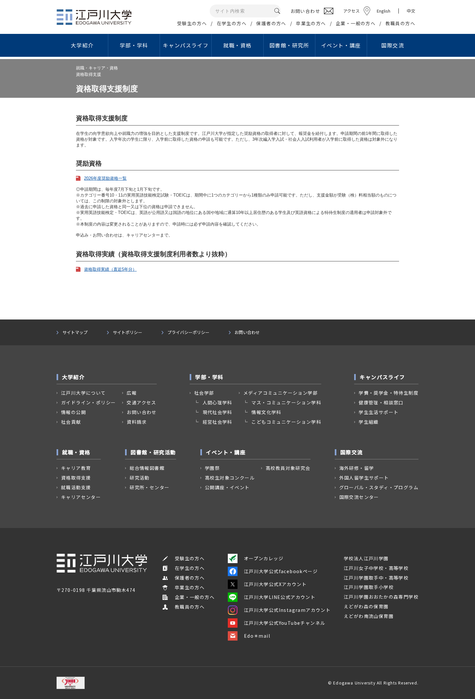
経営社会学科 (217, 422)
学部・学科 (134, 45)
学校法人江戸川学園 (366, 558)
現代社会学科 (217, 412)
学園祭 (212, 468)
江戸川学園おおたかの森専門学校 (381, 596)
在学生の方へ (232, 23)
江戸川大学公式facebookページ (281, 571)
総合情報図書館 (147, 468)
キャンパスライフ (185, 45)
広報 (132, 393)
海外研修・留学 (356, 468)
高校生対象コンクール (230, 477)
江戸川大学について (83, 393)
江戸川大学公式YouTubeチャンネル (284, 623)
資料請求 (137, 422)
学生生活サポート (378, 412)
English (383, 11)
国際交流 (392, 45)
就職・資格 (237, 45)
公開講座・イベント (227, 487)
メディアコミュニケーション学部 (280, 393)
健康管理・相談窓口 (381, 402)
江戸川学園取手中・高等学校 (376, 577)
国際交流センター (359, 497)
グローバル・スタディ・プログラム (378, 487)
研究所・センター (149, 487)
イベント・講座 (341, 45)
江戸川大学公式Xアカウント (275, 584)
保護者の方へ (271, 23)
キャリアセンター (81, 497)
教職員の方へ (400, 23)
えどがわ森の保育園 (366, 606)
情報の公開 (73, 412)
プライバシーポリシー (188, 332)
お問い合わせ (247, 332)
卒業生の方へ (311, 23)
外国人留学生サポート (364, 477)
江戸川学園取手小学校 (369, 587)
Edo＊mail (257, 636)
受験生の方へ (192, 23)
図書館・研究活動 (153, 452)
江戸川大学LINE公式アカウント (279, 597)
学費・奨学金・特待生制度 (388, 393)
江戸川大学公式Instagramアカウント (287, 610)
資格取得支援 (76, 477)
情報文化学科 (266, 412)
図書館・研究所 (289, 45)
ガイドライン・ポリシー (88, 402)
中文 (411, 11)
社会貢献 (71, 422)
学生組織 (369, 422)
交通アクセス (141, 402)
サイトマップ (75, 332)
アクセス (351, 11)
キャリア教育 (76, 468)
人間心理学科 (217, 402)
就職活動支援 (76, 487)
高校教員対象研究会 (288, 468)
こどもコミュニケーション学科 (286, 422)
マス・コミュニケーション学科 (286, 402)
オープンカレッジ (263, 558)
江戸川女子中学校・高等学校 (376, 568)
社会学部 (204, 393)
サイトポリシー (127, 332)
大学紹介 (82, 45)
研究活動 (140, 477)
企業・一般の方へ (355, 23)
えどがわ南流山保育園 (369, 616)
